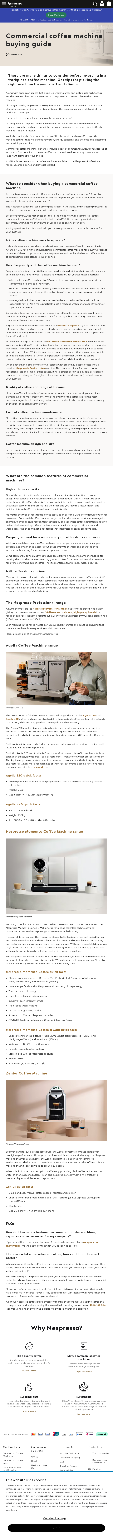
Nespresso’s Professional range (50, 608)
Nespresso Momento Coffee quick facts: (37, 972)
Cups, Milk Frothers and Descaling (12, 1469)
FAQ (61, 1461)
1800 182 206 (97, 1305)
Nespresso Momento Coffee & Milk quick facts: (42, 1030)
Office (34, 1456)
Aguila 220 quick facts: (23, 776)
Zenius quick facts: (20, 1187)
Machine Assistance (69, 1453)
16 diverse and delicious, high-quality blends (70, 612)
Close (56, 1528)
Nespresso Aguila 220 (69, 325)
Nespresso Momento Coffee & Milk (67, 341)
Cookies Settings (54, 1518)
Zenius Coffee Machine (26, 1073)
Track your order (100, 1453)
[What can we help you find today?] (95, 4)
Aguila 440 (12, 719)
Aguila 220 (89, 715)
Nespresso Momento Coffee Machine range (44, 831)
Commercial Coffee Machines (13, 1455)
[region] (56, 1503)
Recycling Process (68, 1466)
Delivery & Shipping (69, 1457)
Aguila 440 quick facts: (24, 804)
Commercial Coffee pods (13, 1462)
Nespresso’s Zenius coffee (30, 368)
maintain (39, 767)
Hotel (34, 1461)
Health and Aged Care (39, 1467)
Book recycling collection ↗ (99, 1461)
